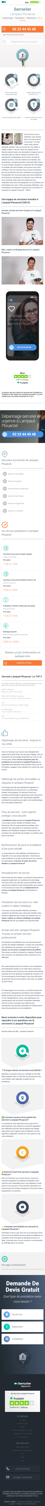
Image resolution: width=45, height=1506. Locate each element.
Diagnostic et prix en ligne (24, 41)
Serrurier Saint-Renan (15, 496)
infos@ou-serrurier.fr (22, 1477)
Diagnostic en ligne (24, 663)
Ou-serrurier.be (22, 1437)
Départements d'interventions (22, 1450)
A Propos (22, 1420)
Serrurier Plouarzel (15, 481)
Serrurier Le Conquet (15, 511)
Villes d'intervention (22, 1447)
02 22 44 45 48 (24, 29)
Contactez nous (22, 1424)
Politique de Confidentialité (26, 1504)
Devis (22, 1457)
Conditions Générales (25, 1502)
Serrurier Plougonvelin (16, 503)
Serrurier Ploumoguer (16, 474)
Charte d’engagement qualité (22, 1430)
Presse (22, 1427)
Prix (22, 1454)
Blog (22, 1461)
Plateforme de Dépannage (23, 1434)
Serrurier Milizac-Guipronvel (18, 489)
